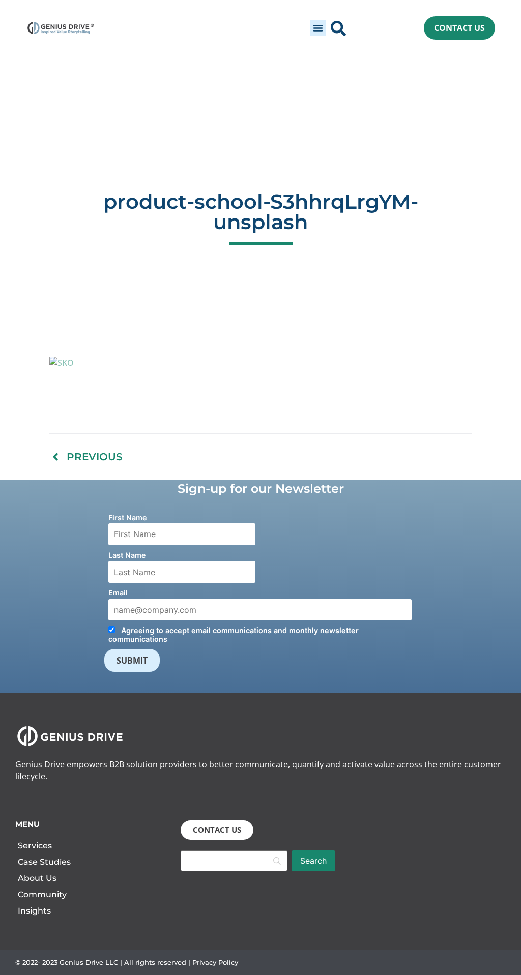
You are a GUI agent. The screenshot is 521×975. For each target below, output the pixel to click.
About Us (37, 878)
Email (118, 592)
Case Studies (44, 862)
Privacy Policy (215, 962)
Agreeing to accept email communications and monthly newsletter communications (233, 634)
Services (35, 846)
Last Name (127, 555)
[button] (318, 28)
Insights (34, 911)
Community (42, 894)
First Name (127, 517)
